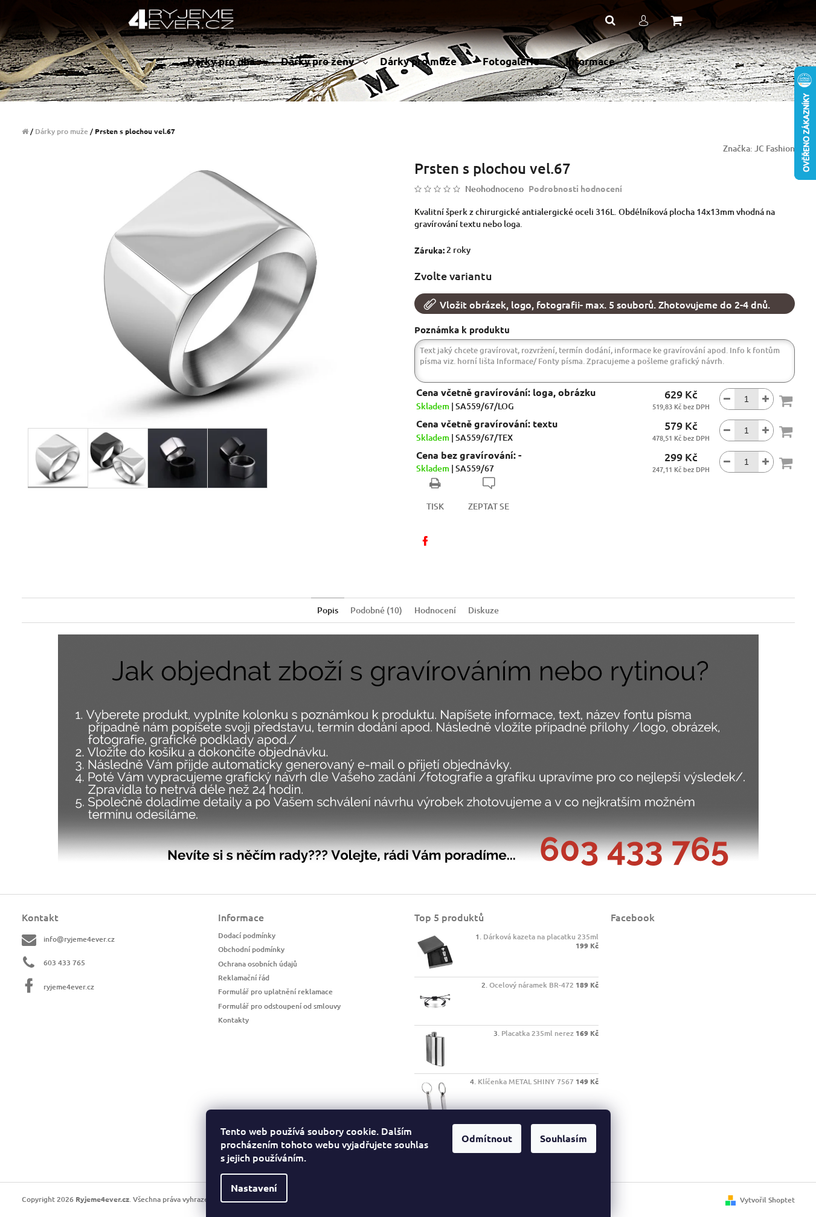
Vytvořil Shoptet (767, 1200)
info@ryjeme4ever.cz (79, 939)
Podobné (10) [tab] (376, 610)
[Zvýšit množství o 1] (766, 399)
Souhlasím (563, 1138)
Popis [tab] (327, 610)
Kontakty (233, 1020)
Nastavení (254, 1187)
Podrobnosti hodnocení (575, 188)
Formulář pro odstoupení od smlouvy (279, 1006)
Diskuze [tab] (483, 610)
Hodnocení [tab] (435, 610)
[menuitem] (228, 62)
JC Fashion (774, 148)
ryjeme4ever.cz (68, 986)
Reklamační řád (243, 978)
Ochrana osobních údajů (257, 964)
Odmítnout (486, 1138)
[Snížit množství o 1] (727, 399)
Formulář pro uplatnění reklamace (275, 991)
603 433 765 (64, 962)
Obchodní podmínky (251, 949)
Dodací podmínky (246, 935)
